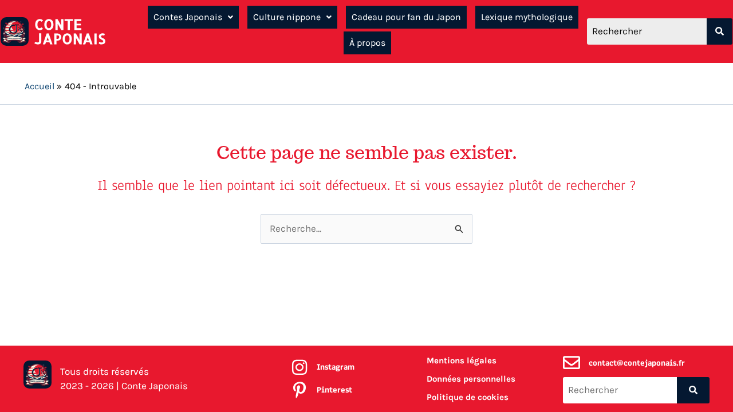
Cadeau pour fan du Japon (406, 16)
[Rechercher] (719, 31)
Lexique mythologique (527, 16)
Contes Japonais (187, 16)
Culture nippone (287, 16)
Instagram (335, 367)
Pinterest (334, 390)
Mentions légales (461, 360)
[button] (193, 17)
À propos (367, 42)
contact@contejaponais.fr (637, 363)
